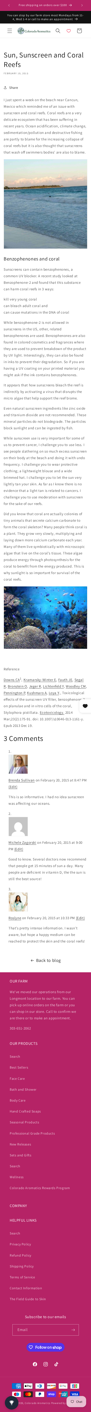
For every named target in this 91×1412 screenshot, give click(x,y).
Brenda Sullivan (21, 780)
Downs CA (12, 679)
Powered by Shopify (63, 1403)
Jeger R (35, 686)
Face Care (17, 1078)
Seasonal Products (24, 1122)
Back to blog (48, 960)
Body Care (17, 1100)
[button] (9, 30)
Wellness (17, 1177)
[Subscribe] (73, 1330)
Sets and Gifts (20, 1155)
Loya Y (54, 692)
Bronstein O (17, 686)
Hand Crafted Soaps (25, 1111)
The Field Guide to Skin (28, 1299)
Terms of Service (22, 1277)
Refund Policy (20, 1255)
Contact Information (26, 1288)
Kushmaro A (37, 692)
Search (15, 1056)
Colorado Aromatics (37, 1403)
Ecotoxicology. (52, 712)
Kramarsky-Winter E (40, 679)
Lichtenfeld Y (53, 686)
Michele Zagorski (22, 842)
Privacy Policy (20, 1244)
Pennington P (14, 692)
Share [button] (13, 87)
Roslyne (14, 918)
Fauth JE (65, 679)
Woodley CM (76, 686)
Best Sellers (19, 1067)
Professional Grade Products (32, 1133)
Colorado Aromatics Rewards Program (40, 1188)
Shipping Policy (22, 1266)
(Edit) (12, 786)
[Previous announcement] (9, 5)
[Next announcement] (82, 5)
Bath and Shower (23, 1089)
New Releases (20, 1144)
